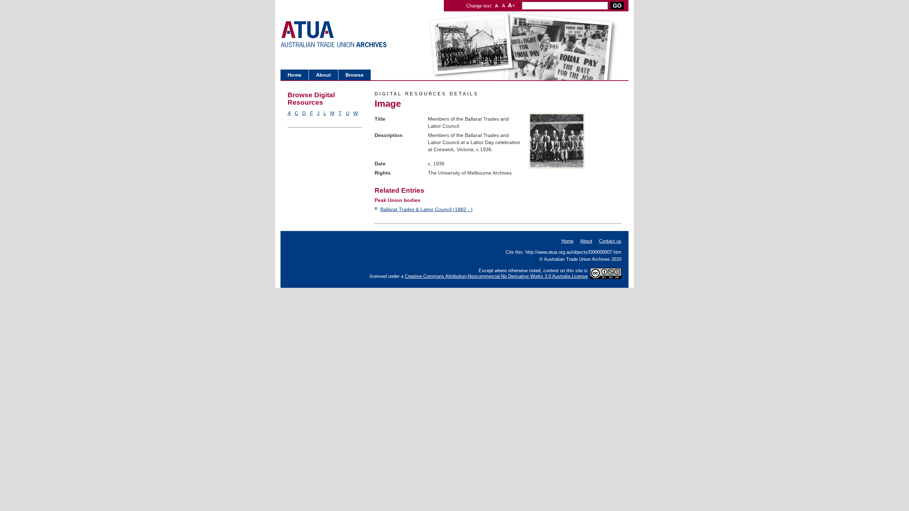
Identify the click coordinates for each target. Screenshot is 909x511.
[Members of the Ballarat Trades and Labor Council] (556, 167)
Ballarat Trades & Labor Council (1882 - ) (426, 209)
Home (294, 75)
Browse (354, 75)
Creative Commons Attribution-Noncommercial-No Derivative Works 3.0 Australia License (496, 276)
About (323, 75)
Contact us (610, 241)
